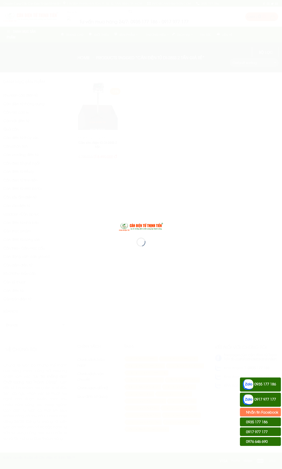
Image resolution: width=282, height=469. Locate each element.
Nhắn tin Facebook (261, 412)
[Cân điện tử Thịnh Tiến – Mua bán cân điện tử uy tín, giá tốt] (141, 226)
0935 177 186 (265, 383)
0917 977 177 (265, 399)
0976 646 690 (256, 441)
